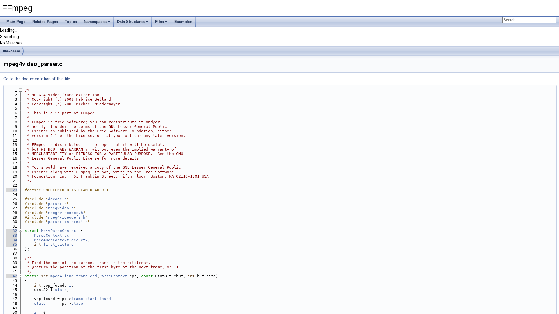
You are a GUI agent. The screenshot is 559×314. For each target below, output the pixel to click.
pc (66, 235)
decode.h (57, 199)
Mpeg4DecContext (51, 240)
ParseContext (48, 235)
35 (11, 244)
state (61, 290)
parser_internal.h (68, 222)
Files (159, 21)
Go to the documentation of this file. (37, 78)
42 (11, 276)
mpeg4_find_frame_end (73, 276)
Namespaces (95, 21)
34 (11, 240)
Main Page (15, 21)
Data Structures (131, 21)
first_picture (58, 244)
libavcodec (11, 51)
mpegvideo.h (61, 208)
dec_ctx (79, 240)
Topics (71, 21)
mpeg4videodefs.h (66, 217)
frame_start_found (91, 299)
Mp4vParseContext (59, 231)
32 (11, 231)
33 (11, 235)
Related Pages (45, 21)
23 (11, 190)
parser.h (57, 203)
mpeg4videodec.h (65, 212)
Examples (183, 21)
